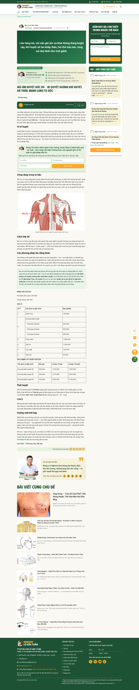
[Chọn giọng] (79, 105)
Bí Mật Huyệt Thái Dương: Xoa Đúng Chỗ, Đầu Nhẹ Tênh (56, 537)
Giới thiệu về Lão (68, 645)
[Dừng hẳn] (82, 105)
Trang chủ (18, 12)
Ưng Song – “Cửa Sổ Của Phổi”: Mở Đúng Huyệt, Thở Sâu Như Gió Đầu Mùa (69, 497)
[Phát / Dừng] (21, 105)
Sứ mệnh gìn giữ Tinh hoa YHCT (73, 651)
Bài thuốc (66, 667)
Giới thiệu (25, 12)
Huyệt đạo (27, 16)
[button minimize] (84, 97)
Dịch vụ (55, 12)
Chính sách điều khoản (70, 657)
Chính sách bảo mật (69, 654)
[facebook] (90, 661)
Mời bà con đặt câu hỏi (105, 150)
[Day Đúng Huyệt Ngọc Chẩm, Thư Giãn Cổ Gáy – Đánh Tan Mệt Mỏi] (26, 594)
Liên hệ (114, 12)
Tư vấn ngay (94, 1)
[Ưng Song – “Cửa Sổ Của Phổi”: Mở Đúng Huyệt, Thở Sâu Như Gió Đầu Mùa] (33, 504)
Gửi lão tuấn (105, 59)
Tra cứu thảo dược (69, 664)
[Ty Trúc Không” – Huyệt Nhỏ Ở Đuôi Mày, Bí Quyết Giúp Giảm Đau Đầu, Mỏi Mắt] (26, 628)
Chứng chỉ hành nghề (69, 661)
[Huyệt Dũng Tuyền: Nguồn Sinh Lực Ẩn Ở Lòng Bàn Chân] (26, 611)
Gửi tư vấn (68, 166)
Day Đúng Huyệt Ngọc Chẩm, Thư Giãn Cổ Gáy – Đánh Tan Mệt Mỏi (60, 588)
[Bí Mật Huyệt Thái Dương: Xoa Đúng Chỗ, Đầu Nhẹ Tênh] (26, 544)
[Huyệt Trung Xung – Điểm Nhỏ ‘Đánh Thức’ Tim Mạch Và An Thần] (26, 560)
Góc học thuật (80, 12)
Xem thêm (99, 95)
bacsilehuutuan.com (25, 666)
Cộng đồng (119, 1)
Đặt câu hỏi (107, 1)
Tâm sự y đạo (93, 12)
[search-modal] (121, 7)
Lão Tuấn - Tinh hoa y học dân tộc (43, 28)
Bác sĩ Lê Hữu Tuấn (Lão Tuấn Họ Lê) (44, 669)
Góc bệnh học (67, 12)
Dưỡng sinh (66, 673)
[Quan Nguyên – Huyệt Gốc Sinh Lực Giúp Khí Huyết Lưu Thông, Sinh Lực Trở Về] (26, 577)
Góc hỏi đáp (105, 12)
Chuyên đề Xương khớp (41, 12)
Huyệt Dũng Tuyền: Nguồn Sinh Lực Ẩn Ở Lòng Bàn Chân (56, 605)
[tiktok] (104, 661)
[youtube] (100, 661)
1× (75, 105)
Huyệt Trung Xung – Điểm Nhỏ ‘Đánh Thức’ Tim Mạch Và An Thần (60, 554)
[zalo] (95, 661)
